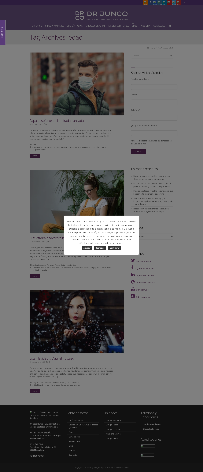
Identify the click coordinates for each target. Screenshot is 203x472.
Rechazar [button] (100, 247)
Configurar (114, 247)
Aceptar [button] (87, 247)
